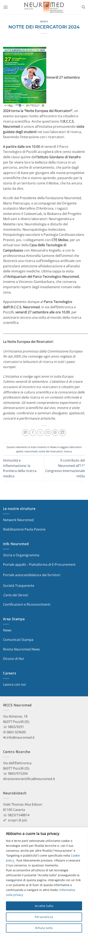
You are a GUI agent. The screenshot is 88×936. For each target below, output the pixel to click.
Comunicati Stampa (18, 639)
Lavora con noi (14, 684)
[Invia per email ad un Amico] (47, 432)
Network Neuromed (18, 520)
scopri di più (17, 820)
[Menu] (5, 7)
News (44, 21)
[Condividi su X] (40, 432)
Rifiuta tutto (44, 928)
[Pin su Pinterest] (55, 432)
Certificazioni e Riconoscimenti (26, 604)
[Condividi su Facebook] (32, 432)
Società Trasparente (18, 585)
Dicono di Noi (13, 658)
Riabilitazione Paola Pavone (24, 529)
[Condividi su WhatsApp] (25, 432)
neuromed (30, 451)
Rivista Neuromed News (21, 649)
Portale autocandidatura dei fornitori (31, 575)
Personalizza (44, 917)
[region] (44, 881)
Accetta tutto (44, 906)
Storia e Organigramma (21, 555)
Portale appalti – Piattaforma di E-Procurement (39, 564)
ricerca (68, 451)
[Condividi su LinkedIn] (62, 432)
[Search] (83, 7)
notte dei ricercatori (50, 451)
